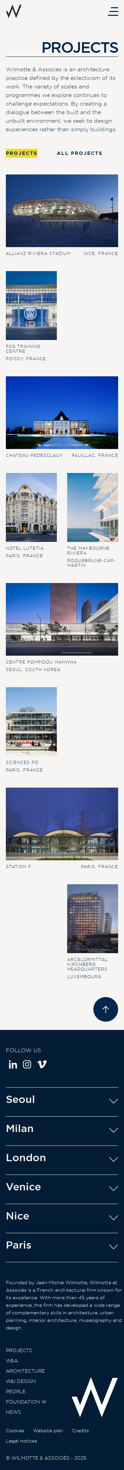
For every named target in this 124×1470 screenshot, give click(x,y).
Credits (80, 1430)
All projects (80, 153)
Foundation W (26, 1402)
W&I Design (21, 1381)
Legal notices (21, 1441)
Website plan (48, 1430)
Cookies (15, 1430)
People (15, 1391)
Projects (19, 1350)
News (13, 1412)
